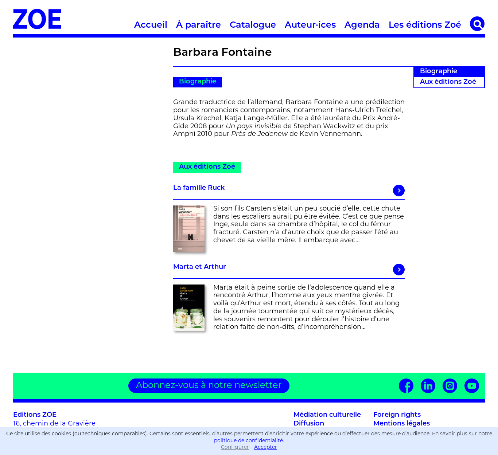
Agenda (362, 25)
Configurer (235, 447)
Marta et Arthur (199, 267)
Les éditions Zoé (425, 25)
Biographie (438, 71)
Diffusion (308, 424)
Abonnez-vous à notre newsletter (209, 385)
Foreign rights (397, 415)
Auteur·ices (310, 25)
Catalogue (253, 25)
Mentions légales (401, 424)
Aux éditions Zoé (448, 82)
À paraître (198, 25)
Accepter (265, 447)
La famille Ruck (199, 188)
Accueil (150, 25)
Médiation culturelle (327, 415)
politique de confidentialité (248, 441)
